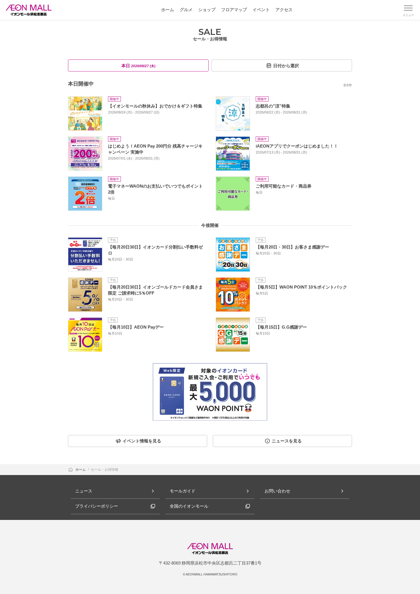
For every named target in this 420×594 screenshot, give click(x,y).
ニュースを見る (287, 440)
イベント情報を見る (142, 440)
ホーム (81, 470)
